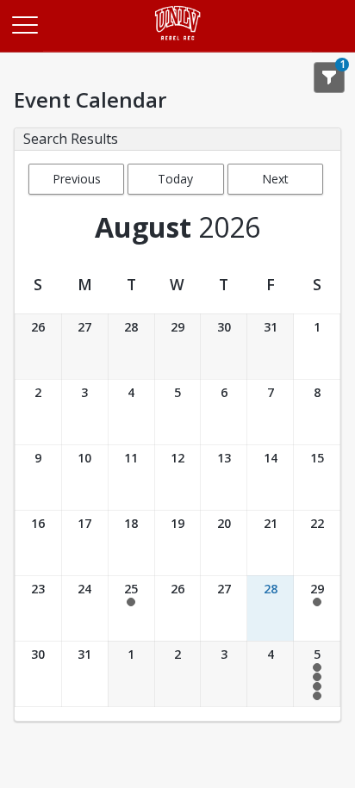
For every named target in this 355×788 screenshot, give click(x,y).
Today (175, 179)
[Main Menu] (24, 24)
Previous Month (77, 183)
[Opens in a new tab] (178, 47)
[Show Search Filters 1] (329, 77)
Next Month (275, 183)
